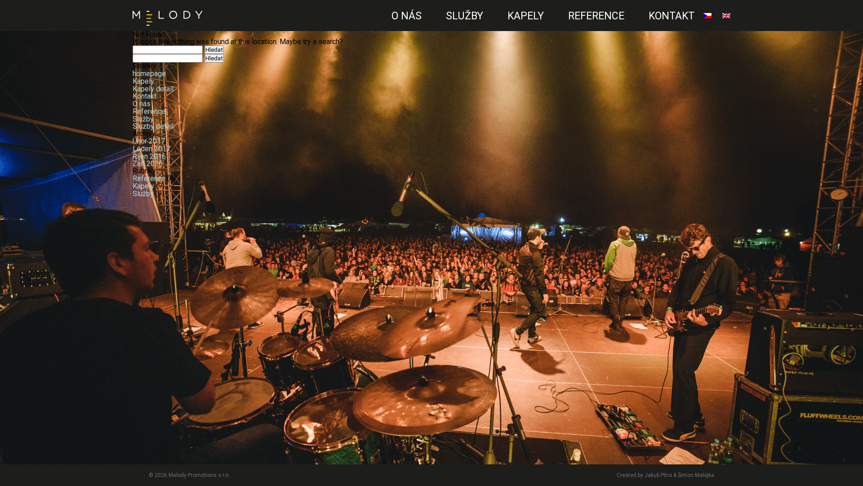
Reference (596, 16)
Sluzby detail (153, 126)
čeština (705, 25)
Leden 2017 (151, 148)
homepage (149, 73)
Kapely (525, 16)
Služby (464, 16)
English (723, 25)
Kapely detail (153, 88)
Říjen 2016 (149, 156)
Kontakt (671, 16)
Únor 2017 (149, 141)
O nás (406, 16)
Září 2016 (148, 163)
